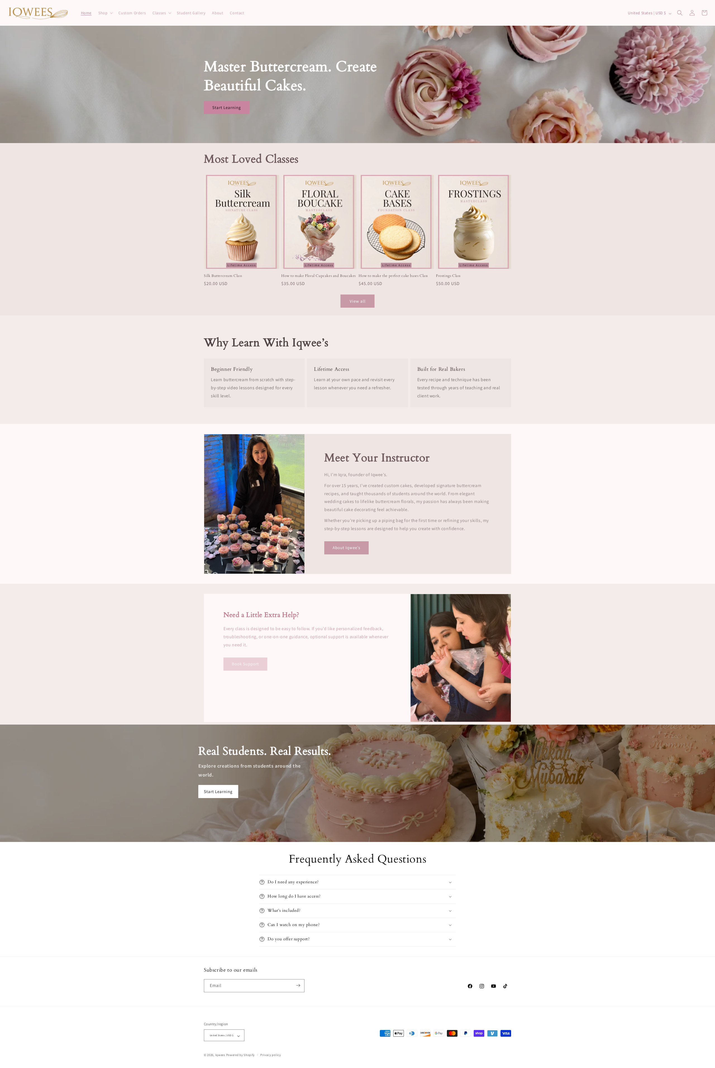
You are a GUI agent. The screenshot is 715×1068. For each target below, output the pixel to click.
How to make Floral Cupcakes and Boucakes (318, 276)
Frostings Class (448, 276)
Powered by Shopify (240, 1055)
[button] (105, 13)
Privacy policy (270, 1055)
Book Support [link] (245, 663)
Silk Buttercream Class (223, 276)
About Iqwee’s (346, 547)
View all (358, 301)
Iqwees (220, 1055)
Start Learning (226, 107)
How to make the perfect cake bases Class (393, 276)
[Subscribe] (298, 985)
